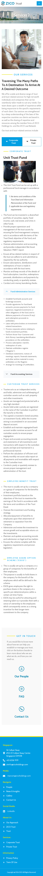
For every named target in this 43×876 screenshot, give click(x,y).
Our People (22, 676)
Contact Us (21, 716)
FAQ (21, 696)
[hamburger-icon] (39, 3)
